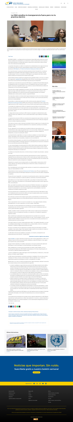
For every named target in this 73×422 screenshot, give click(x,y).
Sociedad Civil (14, 316)
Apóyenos (11, 396)
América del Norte (52, 394)
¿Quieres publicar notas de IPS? (15, 398)
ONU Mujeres (16, 68)
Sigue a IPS (30, 391)
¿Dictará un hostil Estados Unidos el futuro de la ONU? (55, 350)
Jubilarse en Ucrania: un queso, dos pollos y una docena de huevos (59, 104)
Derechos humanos (22, 7)
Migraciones (63, 7)
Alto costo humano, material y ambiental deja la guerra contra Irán (15, 350)
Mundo (49, 402)
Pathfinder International (37, 315)
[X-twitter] (37, 383)
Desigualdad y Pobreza (44, 7)
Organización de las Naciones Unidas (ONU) (24, 315)
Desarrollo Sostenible (33, 7)
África (49, 391)
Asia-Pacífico (50, 396)
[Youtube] (43, 383)
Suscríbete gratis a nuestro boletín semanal (36, 369)
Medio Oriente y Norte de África (54, 400)
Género (51, 7)
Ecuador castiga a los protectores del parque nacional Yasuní (59, 91)
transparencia (19, 316)
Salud (36, 9)
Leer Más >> (55, 93)
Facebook (30, 396)
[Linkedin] (46, 383)
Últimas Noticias (10, 7)
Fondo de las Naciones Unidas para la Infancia (30, 68)
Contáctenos (11, 394)
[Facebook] (34, 383)
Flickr (29, 398)
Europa (49, 398)
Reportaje (30, 311)
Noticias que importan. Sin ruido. (36, 365)
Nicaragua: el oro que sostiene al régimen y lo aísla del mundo (59, 117)
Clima (16, 7)
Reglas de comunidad (32, 400)
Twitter (29, 394)
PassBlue (13, 238)
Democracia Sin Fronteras (29, 171)
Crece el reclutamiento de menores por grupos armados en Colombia (59, 111)
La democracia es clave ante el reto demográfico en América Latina (59, 98)
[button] (68, 3)
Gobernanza (57, 7)
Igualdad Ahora (19, 79)
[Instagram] (40, 383)
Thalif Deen (10, 56)
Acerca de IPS (11, 391)
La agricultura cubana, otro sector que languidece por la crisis (36, 350)
